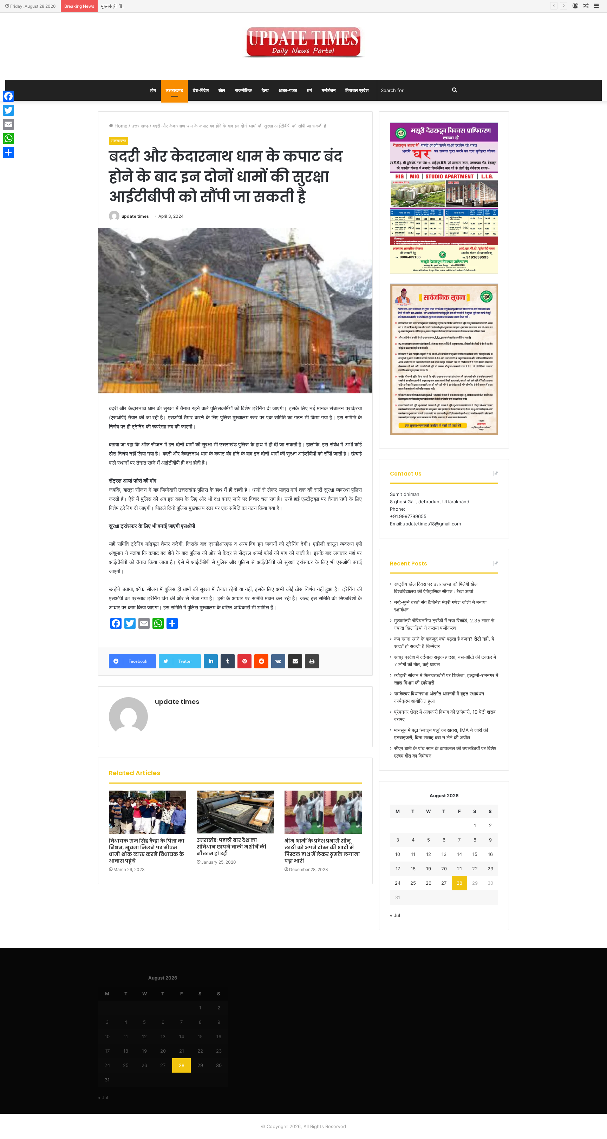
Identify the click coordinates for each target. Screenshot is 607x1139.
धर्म (309, 90)
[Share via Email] (295, 661)
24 (397, 883)
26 (428, 883)
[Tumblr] (228, 661)
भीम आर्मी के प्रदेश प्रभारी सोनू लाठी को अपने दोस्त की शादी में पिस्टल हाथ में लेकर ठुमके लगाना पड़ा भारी (322, 850)
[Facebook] (8, 96)
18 (413, 868)
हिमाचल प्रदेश (356, 90)
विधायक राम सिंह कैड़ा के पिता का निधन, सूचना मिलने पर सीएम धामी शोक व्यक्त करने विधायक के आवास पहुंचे (146, 850)
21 (459, 868)
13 (444, 854)
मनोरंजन (328, 90)
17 (398, 868)
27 (443, 883)
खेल (221, 90)
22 (475, 868)
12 (428, 854)
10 (397, 854)
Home (120, 126)
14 (459, 854)
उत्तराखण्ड (174, 90)
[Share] (8, 152)
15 (474, 854)
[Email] (8, 124)
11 (413, 854)
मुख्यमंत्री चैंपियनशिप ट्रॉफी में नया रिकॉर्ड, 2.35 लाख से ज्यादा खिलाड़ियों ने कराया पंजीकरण (178, 6)
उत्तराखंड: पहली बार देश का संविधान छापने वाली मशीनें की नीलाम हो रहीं (231, 847)
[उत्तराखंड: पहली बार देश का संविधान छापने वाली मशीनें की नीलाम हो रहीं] (235, 812)
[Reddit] (261, 661)
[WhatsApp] (8, 138)
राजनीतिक (243, 90)
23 (490, 868)
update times (135, 216)
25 (413, 883)
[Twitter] (8, 110)
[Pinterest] (244, 661)
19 (428, 868)
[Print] (312, 661)
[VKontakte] (278, 661)
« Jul (395, 915)
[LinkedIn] (211, 661)
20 (444, 868)
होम (153, 90)
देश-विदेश (201, 90)
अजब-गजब (288, 90)
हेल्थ (265, 90)
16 (490, 854)
